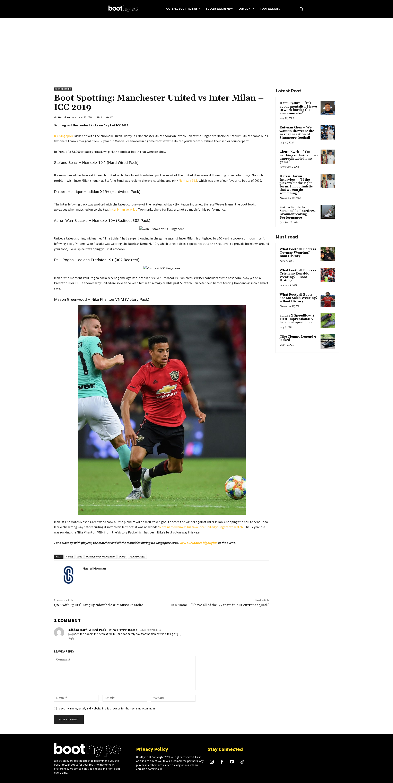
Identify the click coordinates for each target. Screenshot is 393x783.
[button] (301, 9)
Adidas (69, 556)
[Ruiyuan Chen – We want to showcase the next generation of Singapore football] (328, 132)
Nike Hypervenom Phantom (100, 556)
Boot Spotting (63, 89)
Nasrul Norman (67, 117)
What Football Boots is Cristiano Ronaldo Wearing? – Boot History (298, 275)
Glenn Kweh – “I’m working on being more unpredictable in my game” (299, 157)
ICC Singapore (64, 136)
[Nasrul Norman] (68, 574)
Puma (122, 556)
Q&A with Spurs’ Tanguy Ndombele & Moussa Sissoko (98, 605)
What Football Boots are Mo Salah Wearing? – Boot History (298, 298)
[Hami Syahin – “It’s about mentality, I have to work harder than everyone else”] (328, 108)
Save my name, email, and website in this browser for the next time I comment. (107, 708)
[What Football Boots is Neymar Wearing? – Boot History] (328, 254)
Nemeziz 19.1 (188, 180)
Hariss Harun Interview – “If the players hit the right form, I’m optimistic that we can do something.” (296, 184)
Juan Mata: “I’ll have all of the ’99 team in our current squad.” (219, 605)
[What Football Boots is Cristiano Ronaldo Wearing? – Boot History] (328, 275)
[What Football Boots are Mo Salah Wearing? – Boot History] (328, 299)
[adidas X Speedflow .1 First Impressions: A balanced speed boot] (328, 320)
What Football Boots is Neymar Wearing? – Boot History (298, 252)
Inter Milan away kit (123, 209)
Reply (71, 638)
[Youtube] (232, 762)
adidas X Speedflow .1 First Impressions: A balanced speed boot (297, 319)
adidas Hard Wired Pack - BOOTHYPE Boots (102, 630)
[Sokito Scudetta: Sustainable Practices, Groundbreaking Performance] (328, 212)
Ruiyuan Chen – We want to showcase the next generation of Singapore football (297, 133)
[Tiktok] (242, 762)
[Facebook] (222, 762)
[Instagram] (212, 762)
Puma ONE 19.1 (137, 556)
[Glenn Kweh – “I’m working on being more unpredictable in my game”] (328, 157)
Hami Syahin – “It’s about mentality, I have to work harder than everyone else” (298, 108)
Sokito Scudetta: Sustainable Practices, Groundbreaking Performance (298, 212)
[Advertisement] (196, 48)
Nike (79, 556)
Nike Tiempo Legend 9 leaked (298, 338)
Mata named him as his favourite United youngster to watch (201, 527)
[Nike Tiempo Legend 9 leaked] (328, 341)
